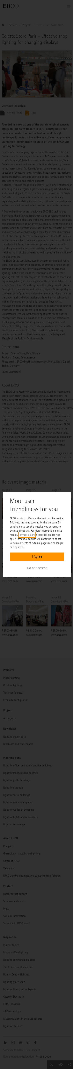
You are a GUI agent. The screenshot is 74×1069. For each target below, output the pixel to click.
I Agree (37, 556)
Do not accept (37, 568)
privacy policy (27, 535)
